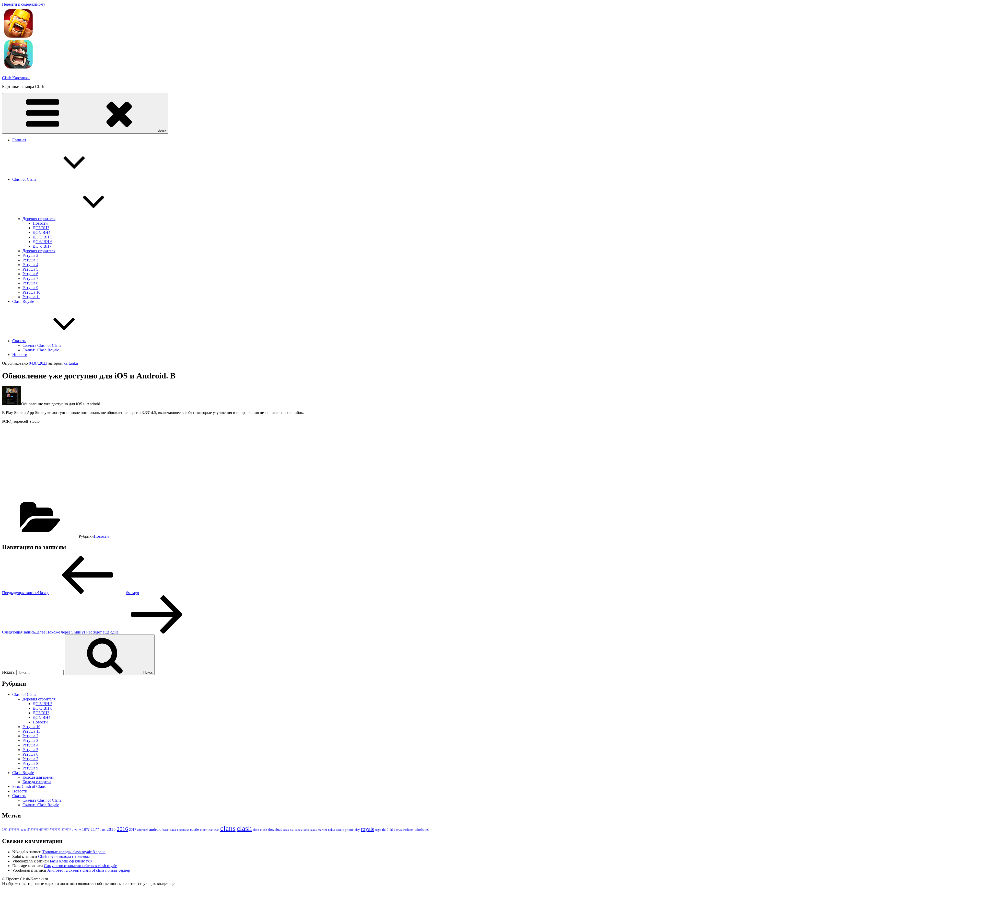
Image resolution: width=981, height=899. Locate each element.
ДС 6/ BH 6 (42, 241)
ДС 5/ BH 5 (42, 237)
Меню (161, 131)
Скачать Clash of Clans (41, 345)
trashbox (408, 830)
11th (103, 829)
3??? (4, 830)
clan (216, 830)
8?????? (66, 830)
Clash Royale (23, 301)
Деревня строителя (38, 218)
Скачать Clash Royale (40, 350)
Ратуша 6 (30, 274)
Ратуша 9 (30, 287)
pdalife (340, 829)
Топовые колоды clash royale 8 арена (74, 852)
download (275, 830)
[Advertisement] (155, 463)
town (399, 829)
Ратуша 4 (30, 264)
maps (313, 829)
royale (367, 829)
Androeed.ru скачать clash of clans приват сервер (88, 870)
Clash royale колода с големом (64, 856)
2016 (122, 829)
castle (194, 829)
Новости (40, 223)
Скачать (19, 341)
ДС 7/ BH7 (42, 246)
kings (298, 829)
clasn (256, 830)
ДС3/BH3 (41, 228)
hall (292, 829)
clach (203, 830)
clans (228, 828)
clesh (263, 830)
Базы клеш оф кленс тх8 (71, 861)
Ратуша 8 (30, 283)
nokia (331, 830)
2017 (132, 829)
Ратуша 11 (31, 297)
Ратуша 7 (30, 278)
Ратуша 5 (30, 269)
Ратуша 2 (30, 255)
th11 (392, 830)
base (165, 830)
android (155, 829)
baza (173, 830)
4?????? (13, 830)
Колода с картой (36, 782)
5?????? (32, 830)
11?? (95, 829)
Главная (19, 140)
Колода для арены (38, 777)
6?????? (44, 830)
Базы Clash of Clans (28, 786)
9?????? (76, 829)
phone (349, 830)
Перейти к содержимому (23, 4)
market (322, 830)
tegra (378, 830)
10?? (86, 829)
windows (421, 829)
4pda (23, 829)
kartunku (71, 363)
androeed (142, 830)
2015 (111, 829)
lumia (306, 829)
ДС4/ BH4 (41, 232)
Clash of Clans (24, 179)
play (357, 830)
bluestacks (183, 829)
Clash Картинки (16, 78)
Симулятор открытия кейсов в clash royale (80, 865)
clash (244, 828)
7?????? (55, 830)
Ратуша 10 (31, 292)
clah (210, 830)
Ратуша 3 (30, 260)
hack (286, 829)
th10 (385, 830)
